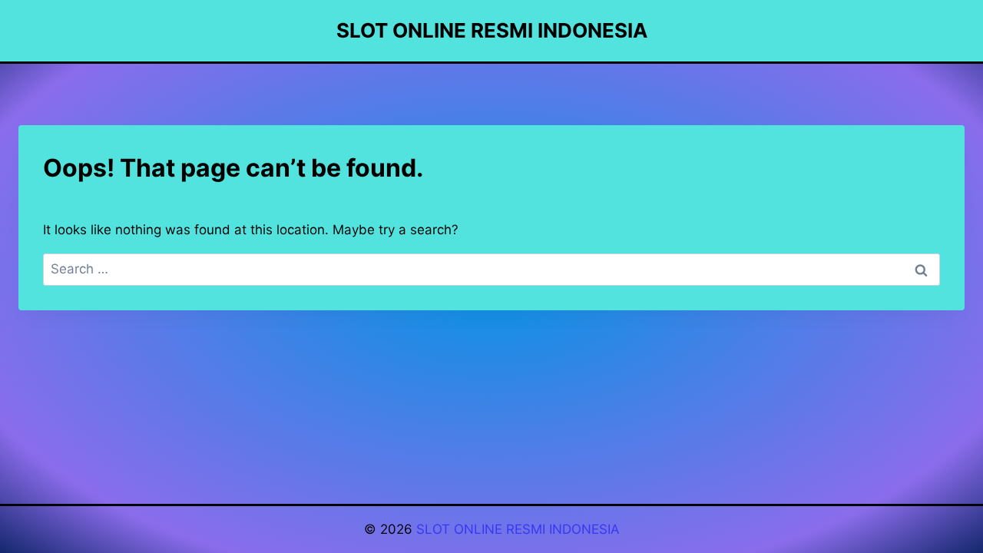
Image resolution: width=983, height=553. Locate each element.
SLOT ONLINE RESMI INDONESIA (518, 529)
